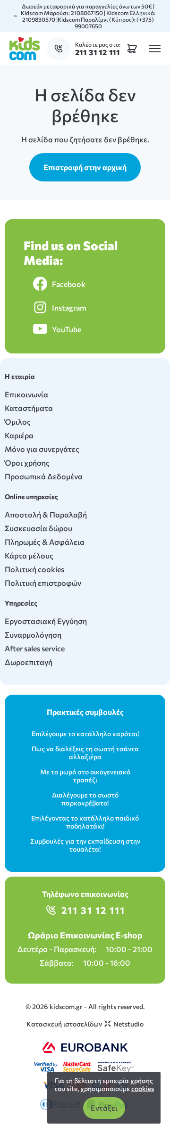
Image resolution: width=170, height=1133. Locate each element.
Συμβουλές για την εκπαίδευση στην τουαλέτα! (85, 845)
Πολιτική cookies (34, 569)
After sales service (35, 648)
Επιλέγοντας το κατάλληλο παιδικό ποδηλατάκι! (85, 822)
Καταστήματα (29, 407)
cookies (142, 1088)
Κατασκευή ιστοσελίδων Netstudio (85, 1024)
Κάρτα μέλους (29, 555)
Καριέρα (19, 435)
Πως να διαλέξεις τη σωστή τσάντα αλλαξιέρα (85, 753)
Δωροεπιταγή (28, 661)
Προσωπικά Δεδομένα (44, 476)
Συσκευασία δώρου (38, 528)
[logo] (24, 48)
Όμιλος (18, 421)
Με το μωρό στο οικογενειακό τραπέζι (85, 776)
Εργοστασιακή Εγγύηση (46, 620)
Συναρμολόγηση (33, 634)
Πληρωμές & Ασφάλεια (45, 541)
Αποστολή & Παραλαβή (46, 514)
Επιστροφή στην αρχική (85, 167)
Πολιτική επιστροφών (43, 582)
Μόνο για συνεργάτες (42, 448)
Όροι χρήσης (27, 462)
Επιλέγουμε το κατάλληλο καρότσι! (85, 734)
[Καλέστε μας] (61, 48)
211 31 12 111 (93, 910)
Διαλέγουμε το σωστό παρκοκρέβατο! (85, 799)
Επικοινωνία (26, 394)
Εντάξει (104, 1107)
